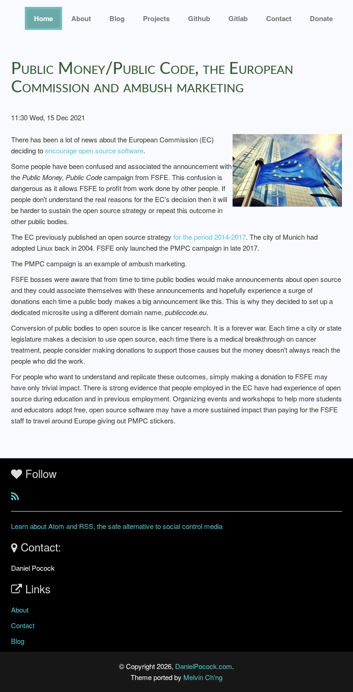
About (81, 18)
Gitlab (238, 18)
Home (43, 18)
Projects (156, 18)
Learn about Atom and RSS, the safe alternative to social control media (116, 526)
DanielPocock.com (203, 666)
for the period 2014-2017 (209, 237)
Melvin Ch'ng (202, 677)
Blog (117, 18)
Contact (22, 625)
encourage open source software (94, 150)
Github (199, 18)
